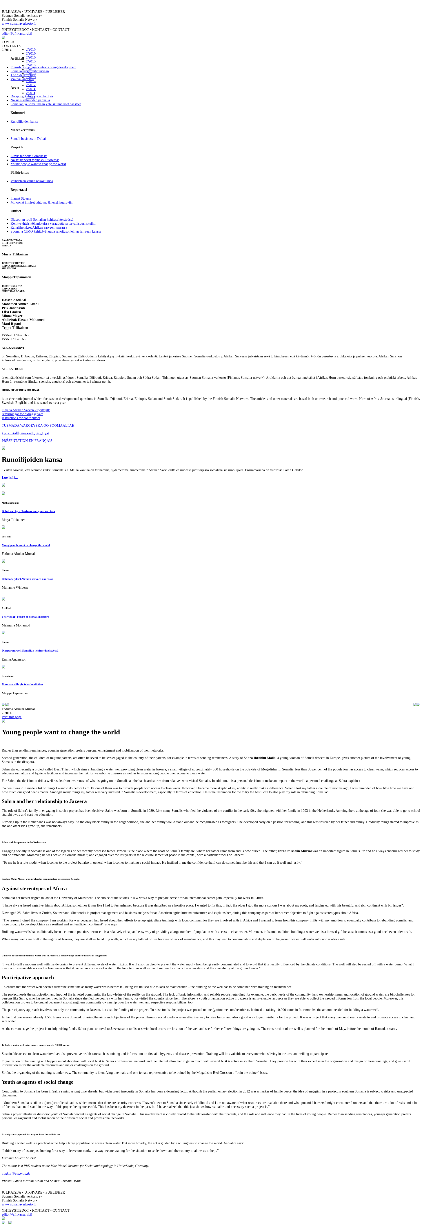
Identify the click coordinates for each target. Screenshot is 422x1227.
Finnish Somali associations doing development (43, 67)
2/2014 (31, 69)
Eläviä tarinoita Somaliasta (29, 156)
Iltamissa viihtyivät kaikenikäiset (22, 684)
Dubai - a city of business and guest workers (28, 511)
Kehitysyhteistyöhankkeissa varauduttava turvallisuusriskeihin (53, 223)
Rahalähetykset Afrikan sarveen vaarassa (39, 227)
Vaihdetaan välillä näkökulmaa (32, 181)
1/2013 (31, 81)
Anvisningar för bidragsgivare (22, 414)
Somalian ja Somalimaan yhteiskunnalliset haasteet (46, 104)
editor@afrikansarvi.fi (17, 33)
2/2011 (30, 93)
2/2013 (31, 77)
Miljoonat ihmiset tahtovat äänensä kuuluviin (42, 202)
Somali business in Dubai (28, 138)
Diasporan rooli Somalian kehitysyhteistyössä (42, 219)
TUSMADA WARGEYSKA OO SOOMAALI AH (38, 425)
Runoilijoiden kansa (24, 121)
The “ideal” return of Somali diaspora (25, 616)
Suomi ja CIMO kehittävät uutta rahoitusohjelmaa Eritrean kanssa (56, 231)
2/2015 (31, 61)
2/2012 (31, 85)
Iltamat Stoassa (21, 198)
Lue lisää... (10, 477)
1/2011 (30, 97)
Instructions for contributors (21, 418)
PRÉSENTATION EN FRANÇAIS (27, 440)
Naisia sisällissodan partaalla (30, 100)
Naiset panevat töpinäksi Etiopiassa (35, 160)
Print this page (12, 717)
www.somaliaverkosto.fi (19, 23)
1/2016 (31, 57)
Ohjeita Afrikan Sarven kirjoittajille (26, 410)
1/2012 (31, 89)
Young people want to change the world (38, 164)
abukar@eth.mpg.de (16, 1173)
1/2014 (31, 73)
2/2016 (31, 49)
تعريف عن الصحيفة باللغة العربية (25, 433)
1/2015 (31, 65)
